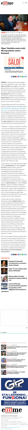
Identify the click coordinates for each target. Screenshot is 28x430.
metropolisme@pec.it (7, 428)
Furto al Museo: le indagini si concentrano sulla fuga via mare (17, 347)
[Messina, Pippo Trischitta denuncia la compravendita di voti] (4, 278)
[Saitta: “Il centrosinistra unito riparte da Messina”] (4, 271)
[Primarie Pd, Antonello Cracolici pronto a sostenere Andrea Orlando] (4, 263)
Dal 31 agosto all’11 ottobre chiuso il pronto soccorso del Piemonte (16, 360)
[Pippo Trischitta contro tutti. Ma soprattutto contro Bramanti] (14, 22)
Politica (3, 32)
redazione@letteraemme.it (14, 427)
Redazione (9, 345)
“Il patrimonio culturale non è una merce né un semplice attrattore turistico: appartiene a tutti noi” (17, 354)
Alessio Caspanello (16, 32)
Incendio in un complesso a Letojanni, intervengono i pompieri (16, 372)
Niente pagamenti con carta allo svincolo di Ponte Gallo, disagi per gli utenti (17, 366)
